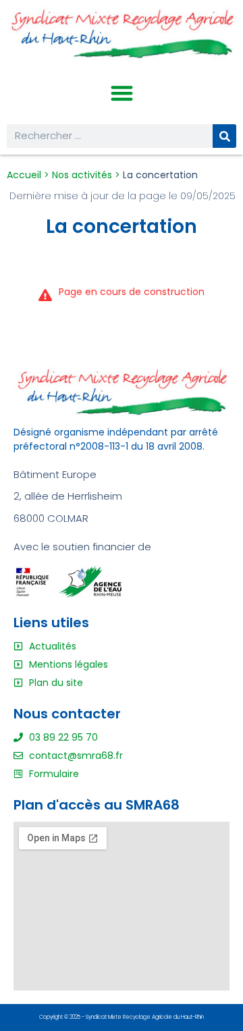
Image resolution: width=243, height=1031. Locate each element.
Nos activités (82, 175)
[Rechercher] (224, 136)
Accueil (24, 175)
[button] (122, 93)
